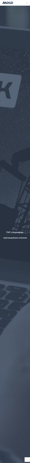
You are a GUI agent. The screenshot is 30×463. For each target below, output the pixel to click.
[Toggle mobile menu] (27, 3)
